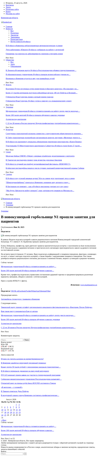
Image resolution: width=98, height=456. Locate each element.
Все (12, 31)
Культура (9, 130)
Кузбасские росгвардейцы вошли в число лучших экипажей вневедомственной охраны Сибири (45, 168)
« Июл (3, 420)
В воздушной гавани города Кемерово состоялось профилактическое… (30, 395)
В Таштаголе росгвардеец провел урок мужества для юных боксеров (34, 160)
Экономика (15, 37)
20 (11, 412)
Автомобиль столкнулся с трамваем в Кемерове (20, 299)
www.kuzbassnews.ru (88, 285)
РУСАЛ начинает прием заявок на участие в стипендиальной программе (30, 375)
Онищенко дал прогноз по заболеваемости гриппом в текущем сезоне (34, 54)
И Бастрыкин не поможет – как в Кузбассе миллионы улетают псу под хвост (37, 186)
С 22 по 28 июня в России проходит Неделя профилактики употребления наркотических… (43, 123)
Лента (8, 7)
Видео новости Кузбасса (20, 42)
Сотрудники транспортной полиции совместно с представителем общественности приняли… (44, 134)
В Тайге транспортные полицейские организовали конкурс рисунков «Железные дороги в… (44, 138)
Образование (16, 66)
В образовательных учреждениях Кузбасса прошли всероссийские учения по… (38, 74)
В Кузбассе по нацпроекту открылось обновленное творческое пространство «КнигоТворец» (44, 142)
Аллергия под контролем (16, 119)
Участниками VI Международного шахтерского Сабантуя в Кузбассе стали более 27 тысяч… (44, 146)
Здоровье (9, 107)
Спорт (8, 152)
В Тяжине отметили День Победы (15, 391)
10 (2, 410)
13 (11, 410)
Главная (9, 27)
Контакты (10, 5)
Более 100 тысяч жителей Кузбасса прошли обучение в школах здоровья (35, 115)
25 (5, 415)
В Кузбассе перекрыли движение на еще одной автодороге (25, 371)
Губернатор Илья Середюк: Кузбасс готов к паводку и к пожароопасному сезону (39, 101)
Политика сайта (12, 9)
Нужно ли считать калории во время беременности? (22, 359)
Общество (10, 60)
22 (17, 412)
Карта (8, 11)
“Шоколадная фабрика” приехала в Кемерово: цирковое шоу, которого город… (38, 182)
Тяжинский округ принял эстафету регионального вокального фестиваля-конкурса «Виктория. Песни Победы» (46, 307)
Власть (8, 85)
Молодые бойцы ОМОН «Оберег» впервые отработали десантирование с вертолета (40, 156)
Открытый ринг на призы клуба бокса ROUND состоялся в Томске (28, 383)
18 (5, 412)
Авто (13, 64)
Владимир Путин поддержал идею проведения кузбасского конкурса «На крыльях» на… (42, 89)
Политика (15, 33)
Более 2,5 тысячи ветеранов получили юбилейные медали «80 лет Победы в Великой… (41, 93)
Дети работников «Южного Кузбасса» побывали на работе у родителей (35, 50)
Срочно (9, 174)
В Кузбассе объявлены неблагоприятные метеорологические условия (34, 46)
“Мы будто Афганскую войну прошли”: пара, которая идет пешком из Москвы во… (40, 191)
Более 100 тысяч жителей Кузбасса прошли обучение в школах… (27, 271)
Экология (14, 35)
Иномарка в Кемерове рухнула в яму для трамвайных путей (30, 78)
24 (2, 415)
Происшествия (17, 39)
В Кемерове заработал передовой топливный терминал (23, 363)
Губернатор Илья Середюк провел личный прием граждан (29, 97)
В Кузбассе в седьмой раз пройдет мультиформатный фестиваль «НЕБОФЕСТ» (38, 164)
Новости (9, 29)
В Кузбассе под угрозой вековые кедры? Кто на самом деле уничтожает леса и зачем (40, 178)
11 (5, 410)
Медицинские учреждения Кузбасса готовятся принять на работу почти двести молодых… (43, 111)
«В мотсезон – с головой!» (12, 387)
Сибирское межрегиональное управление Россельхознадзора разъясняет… (31, 379)
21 (14, 412)
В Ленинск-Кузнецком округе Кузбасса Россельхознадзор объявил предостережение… (41, 70)
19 (8, 412)
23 (20, 412)
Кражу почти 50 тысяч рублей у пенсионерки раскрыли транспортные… (31, 367)
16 (20, 410)
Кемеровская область (9, 18)
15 (17, 410)
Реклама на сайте (13, 14)
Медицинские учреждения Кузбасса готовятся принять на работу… (28, 266)
